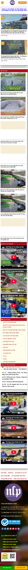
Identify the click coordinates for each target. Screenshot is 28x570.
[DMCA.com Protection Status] (5, 556)
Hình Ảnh (5, 347)
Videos (5, 359)
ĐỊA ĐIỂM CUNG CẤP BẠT (10, 344)
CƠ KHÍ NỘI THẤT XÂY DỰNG (10, 336)
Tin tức (5, 356)
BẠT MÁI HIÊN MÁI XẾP (9, 362)
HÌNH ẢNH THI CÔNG (14, 367)
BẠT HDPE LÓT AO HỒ (21, 472)
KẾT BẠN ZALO (7, 567)
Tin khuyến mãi (7, 353)
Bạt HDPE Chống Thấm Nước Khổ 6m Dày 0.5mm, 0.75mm (14, 326)
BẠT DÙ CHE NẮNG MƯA (9, 322)
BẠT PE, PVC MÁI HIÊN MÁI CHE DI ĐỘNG (14, 330)
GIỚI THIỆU (3, 472)
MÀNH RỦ (10, 472)
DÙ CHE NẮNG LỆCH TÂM (18, 475)
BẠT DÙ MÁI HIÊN (5, 475)
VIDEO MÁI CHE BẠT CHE (20, 478)
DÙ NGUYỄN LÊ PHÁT (6, 478)
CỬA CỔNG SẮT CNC (8, 341)
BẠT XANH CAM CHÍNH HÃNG (11, 333)
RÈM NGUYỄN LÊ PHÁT (9, 350)
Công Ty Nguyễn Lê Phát (9, 338)
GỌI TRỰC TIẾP (21, 567)
